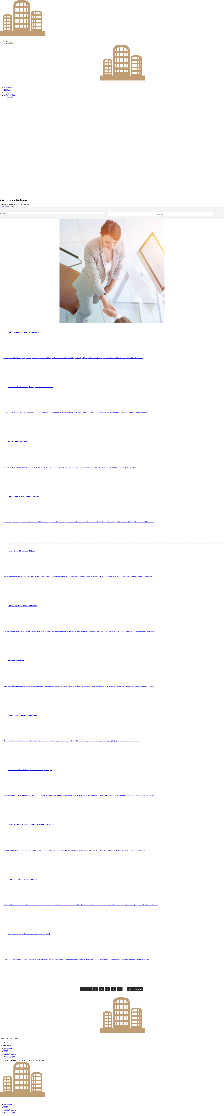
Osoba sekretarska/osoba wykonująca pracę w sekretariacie (30, 387)
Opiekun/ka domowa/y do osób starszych (23, 332)
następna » (138, 989)
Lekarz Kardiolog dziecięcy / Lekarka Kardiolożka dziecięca (31, 824)
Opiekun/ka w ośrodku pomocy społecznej (24, 496)
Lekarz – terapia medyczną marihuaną (22, 715)
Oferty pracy (7, 92)
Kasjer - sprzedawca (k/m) (18, 441)
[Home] (22, 40)
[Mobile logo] (22, 1101)
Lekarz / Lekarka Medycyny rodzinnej (22, 879)
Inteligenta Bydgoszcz (10, 94)
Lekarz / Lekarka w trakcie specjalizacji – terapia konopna (30, 770)
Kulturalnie (10, 97)
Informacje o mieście (9, 95)
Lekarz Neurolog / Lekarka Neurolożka (22, 606)
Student (6, 89)
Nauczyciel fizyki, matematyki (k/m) (21, 551)
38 (130, 989)
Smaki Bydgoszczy (9, 87)
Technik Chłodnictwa (16, 660)
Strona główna (4, 206)
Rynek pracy (7, 90)
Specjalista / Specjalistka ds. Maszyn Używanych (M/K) (29, 934)
